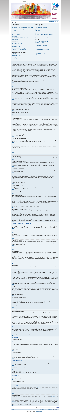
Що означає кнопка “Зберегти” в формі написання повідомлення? (20, 49)
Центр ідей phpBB (53, 396)
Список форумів (47, 20)
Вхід (57, 21)
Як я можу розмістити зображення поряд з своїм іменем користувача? (20, 37)
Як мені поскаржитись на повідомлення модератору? (18, 48)
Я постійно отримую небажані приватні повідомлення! (41, 33)
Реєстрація (55, 21)
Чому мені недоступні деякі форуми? (16, 46)
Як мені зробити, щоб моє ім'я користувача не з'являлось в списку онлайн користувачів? (22, 27)
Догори (13, 82)
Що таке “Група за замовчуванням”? (39, 29)
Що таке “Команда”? (37, 30)
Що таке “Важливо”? (14, 56)
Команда (41, 409)
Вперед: (35, 407)
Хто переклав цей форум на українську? (40, 53)
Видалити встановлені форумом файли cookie (47, 409)
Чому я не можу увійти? (14, 25)
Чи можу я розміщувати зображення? (16, 55)
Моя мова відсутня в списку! (15, 36)
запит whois (13, 401)
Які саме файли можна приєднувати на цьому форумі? (42, 49)
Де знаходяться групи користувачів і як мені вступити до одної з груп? (43, 27)
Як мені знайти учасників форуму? (39, 42)
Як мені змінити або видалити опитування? (17, 45)
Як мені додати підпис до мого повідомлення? (17, 43)
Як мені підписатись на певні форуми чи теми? (41, 46)
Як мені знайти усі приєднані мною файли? (40, 50)
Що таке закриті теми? (14, 58)
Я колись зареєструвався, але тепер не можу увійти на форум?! (19, 29)
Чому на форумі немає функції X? (39, 54)
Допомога (51, 21)
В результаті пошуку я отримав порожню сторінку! (41, 41)
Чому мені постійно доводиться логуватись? (17, 26)
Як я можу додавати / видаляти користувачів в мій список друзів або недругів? (44, 37)
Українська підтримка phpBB (39, 411)
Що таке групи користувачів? (38, 26)
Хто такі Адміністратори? (38, 25)
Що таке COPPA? (14, 30)
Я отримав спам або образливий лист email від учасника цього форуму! (44, 34)
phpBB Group (38, 387)
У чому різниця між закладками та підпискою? (41, 45)
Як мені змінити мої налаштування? (16, 34)
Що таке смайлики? (14, 54)
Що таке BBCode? (14, 53)
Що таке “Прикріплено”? (14, 57)
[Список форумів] (56, 7)
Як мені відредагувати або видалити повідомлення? (18, 42)
